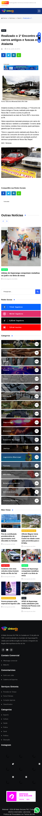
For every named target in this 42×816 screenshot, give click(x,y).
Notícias (12, 18)
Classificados (7, 704)
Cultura (5, 719)
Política (5, 735)
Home (5, 18)
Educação (6, 740)
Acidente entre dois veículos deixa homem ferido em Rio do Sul (10, 571)
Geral (19, 18)
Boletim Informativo (28, 530)
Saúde (5, 723)
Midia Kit (6, 665)
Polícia (5, 727)
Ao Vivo (5, 2)
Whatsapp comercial (10, 661)
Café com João (8, 675)
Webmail (5, 809)
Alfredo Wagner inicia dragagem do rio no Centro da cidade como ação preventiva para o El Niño (31, 538)
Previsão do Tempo (9, 692)
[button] (3, 221)
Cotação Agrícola (9, 700)
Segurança (5, 565)
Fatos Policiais (8, 696)
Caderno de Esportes (10, 679)
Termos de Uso (29, 814)
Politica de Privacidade (12, 814)
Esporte (4, 269)
